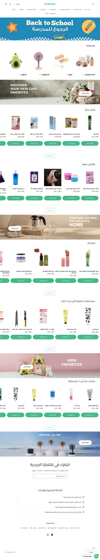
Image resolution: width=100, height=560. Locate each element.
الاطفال (24, 74)
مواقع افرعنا (24, 528)
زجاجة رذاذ (77, 405)
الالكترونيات (45, 74)
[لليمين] (48, 150)
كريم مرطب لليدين (71, 329)
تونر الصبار (95, 134)
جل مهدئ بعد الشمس (18, 188)
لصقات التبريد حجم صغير (36, 134)
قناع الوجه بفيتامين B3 (37, 188)
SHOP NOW (85, 93)
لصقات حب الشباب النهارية (47, 329)
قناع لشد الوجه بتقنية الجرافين (53, 188)
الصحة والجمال (90, 74)
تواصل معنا (33, 528)
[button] (93, 4)
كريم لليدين (96, 329)
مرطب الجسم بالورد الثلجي (73, 188)
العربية (18, 4)
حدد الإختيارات (43, 280)
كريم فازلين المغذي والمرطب (24, 271)
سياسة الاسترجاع (74, 528)
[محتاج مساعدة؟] (96, 556)
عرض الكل (50, 155)
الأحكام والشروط (52, 528)
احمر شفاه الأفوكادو (48, 271)
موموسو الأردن (8, 552)
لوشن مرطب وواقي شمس (17, 134)
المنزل (70, 74)
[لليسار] (52, 150)
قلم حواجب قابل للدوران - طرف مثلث (22, 329)
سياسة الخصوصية (63, 528)
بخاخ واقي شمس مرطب (55, 134)
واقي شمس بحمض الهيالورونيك (71, 134)
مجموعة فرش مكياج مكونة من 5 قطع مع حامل (65, 272)
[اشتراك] (35, 476)
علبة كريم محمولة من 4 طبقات (53, 405)
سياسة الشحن (42, 528)
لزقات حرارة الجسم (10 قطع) (90, 188)
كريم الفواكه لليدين (93, 405)
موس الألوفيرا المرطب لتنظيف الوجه (89, 271)
